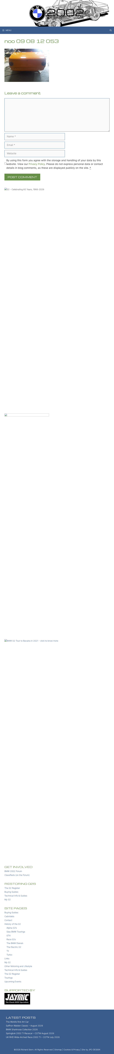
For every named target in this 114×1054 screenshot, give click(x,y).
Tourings (8, 977)
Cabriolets (9, 916)
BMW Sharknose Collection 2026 (22, 1029)
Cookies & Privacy (72, 1049)
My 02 (7, 899)
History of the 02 (12, 924)
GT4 (9, 935)
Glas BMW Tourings (16, 931)
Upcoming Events (12, 981)
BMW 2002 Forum (13, 871)
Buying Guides (11, 892)
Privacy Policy (37, 164)
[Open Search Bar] (110, 30)
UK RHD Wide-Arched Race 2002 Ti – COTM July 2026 (33, 1037)
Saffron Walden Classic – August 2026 (24, 1025)
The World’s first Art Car (17, 1022)
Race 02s (11, 939)
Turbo (9, 954)
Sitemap (58, 1049)
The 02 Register (12, 888)
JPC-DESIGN (94, 1049)
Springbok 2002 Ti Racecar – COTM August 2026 (30, 1033)
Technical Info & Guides (15, 895)
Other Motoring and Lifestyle (18, 966)
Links (6, 958)
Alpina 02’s (12, 928)
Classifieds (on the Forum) (17, 875)
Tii (8, 951)
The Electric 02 (14, 947)
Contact (8, 920)
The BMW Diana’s (15, 943)
